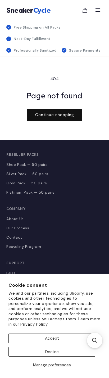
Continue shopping (54, 114)
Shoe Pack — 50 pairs (27, 164)
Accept (52, 338)
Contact (14, 237)
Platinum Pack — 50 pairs (30, 192)
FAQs (10, 273)
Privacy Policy (34, 324)
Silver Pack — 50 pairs (27, 173)
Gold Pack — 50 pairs (26, 183)
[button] (94, 340)
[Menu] (98, 10)
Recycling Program (23, 246)
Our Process (17, 228)
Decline (52, 351)
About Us (15, 218)
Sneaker (28, 10)
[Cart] (85, 10)
